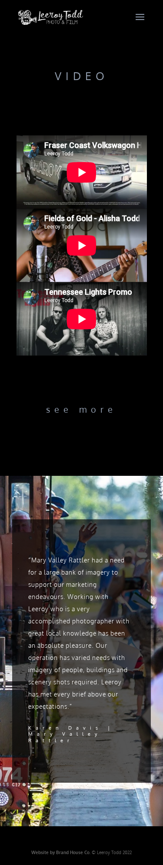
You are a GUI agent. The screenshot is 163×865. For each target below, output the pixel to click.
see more (81, 409)
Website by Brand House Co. (61, 852)
